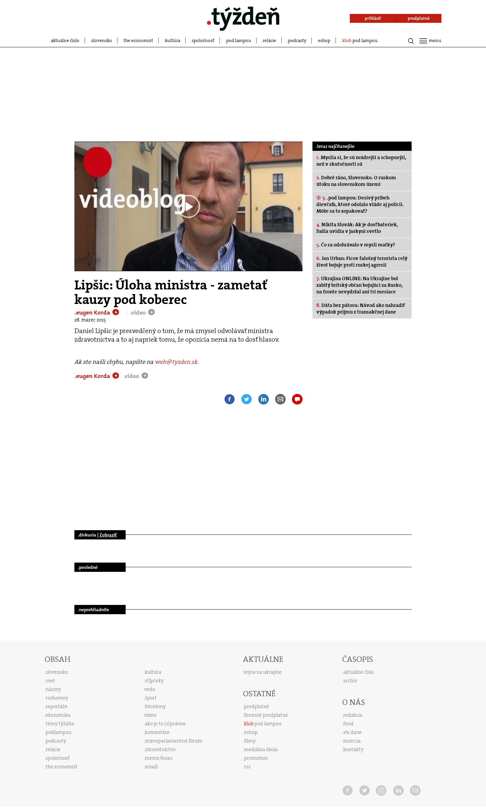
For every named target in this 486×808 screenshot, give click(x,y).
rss (247, 766)
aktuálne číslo (65, 40)
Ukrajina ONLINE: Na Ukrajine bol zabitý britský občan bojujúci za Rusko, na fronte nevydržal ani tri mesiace (359, 285)
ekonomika (58, 715)
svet (50, 680)
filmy (250, 741)
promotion (256, 758)
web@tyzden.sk (176, 362)
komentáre (157, 732)
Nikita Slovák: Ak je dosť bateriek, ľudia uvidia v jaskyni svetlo (357, 227)
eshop (324, 40)
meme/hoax (158, 758)
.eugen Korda (92, 313)
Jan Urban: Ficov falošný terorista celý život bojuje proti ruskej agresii (361, 261)
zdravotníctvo (160, 749)
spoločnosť (203, 40)
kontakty (353, 749)
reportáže (56, 706)
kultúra (172, 40)
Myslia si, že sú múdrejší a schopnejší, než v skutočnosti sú (361, 160)
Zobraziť (108, 535)
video (150, 715)
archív (350, 680)
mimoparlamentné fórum (173, 741)
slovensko (101, 40)
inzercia (352, 741)
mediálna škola (261, 749)
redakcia (352, 715)
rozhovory (57, 698)
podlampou (58, 732)
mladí (151, 766)
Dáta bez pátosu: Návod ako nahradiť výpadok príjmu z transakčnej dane (360, 308)
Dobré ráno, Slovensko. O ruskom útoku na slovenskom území (356, 181)
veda (149, 689)
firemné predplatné (266, 715)
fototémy (155, 706)
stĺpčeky (154, 680)
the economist (138, 40)
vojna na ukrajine (263, 672)
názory (53, 689)
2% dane (352, 732)
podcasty (297, 40)
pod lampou (238, 40)
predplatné (256, 706)
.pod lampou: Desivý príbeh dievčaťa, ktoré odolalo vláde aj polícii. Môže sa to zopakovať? (360, 204)
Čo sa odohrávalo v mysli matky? (355, 244)
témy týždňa (60, 723)
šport (151, 698)
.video (138, 313)
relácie (269, 40)
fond (348, 723)
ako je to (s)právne (165, 723)
